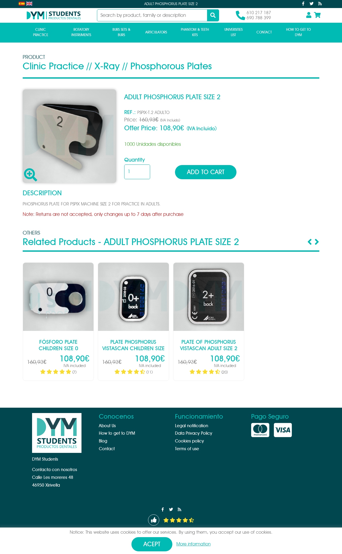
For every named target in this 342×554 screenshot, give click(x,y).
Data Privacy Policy (193, 433)
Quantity (134, 160)
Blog (103, 441)
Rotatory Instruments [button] (81, 32)
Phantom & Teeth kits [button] (195, 32)
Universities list (233, 32)
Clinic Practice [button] (40, 32)
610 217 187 (259, 13)
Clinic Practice (53, 66)
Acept (151, 544)
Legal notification (191, 426)
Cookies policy (189, 441)
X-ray (107, 66)
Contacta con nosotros (54, 470)
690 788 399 (259, 18)
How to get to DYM (298, 32)
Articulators (156, 32)
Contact (264, 32)
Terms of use (187, 449)
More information (193, 544)
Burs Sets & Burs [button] (121, 32)
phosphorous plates (171, 66)
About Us (107, 426)
